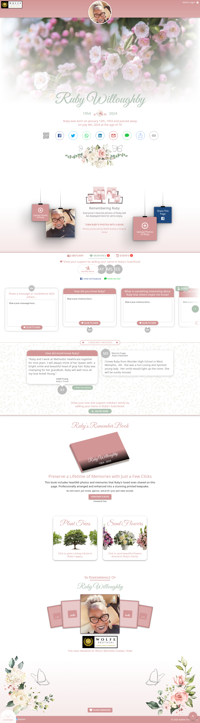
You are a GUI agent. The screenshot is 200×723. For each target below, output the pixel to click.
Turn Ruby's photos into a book (104, 225)
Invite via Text (113, 279)
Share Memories (102, 710)
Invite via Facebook (92, 279)
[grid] (100, 215)
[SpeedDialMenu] (193, 716)
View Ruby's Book (100, 497)
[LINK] (153, 135)
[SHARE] (140, 135)
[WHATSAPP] (86, 135)
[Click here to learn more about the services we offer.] (100, 642)
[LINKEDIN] (100, 135)
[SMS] (127, 135)
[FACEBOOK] (59, 135)
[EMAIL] (113, 135)
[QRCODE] (46, 135)
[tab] (75, 256)
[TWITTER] (73, 135)
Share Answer (83, 388)
